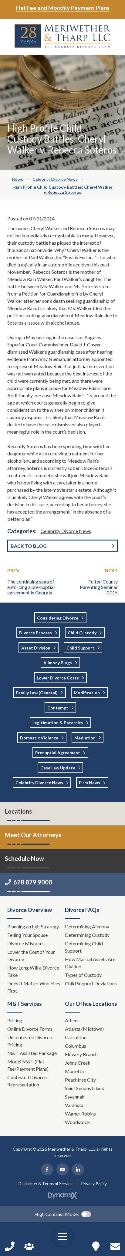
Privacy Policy (94, 1183)
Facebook (47, 1169)
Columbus (75, 1046)
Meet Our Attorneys (33, 834)
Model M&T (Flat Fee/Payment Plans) (28, 1065)
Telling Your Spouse (27, 935)
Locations (18, 811)
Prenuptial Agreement (57, 752)
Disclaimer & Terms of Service (46, 1183)
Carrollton (75, 1037)
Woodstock (77, 1122)
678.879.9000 (32, 882)
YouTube (62, 1169)
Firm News (89, 782)
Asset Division (35, 647)
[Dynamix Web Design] (62, 1195)
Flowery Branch (81, 1054)
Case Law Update (57, 767)
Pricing (14, 1020)
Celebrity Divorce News (66, 531)
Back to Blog (29, 546)
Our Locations (96, 1246)
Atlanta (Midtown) (84, 1029)
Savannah (74, 1096)
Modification (87, 692)
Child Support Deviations (91, 983)
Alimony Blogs (57, 662)
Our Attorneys (29, 1246)
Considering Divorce (57, 617)
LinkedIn (78, 1169)
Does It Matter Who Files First (33, 986)
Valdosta (74, 1105)
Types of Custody (83, 975)
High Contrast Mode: (56, 1214)
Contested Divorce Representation (27, 1080)
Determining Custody (87, 935)
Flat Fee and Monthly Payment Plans (63, 7)
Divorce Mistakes (26, 943)
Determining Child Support (84, 947)
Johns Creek (77, 1063)
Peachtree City (80, 1079)
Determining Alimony (87, 926)
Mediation (85, 737)
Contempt (57, 707)
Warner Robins (80, 1113)
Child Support (80, 647)
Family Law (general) (37, 692)
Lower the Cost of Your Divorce (31, 955)
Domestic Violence (39, 737)
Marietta (74, 1071)
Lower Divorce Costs (58, 677)
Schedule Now (115, 1246)
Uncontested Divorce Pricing (29, 1040)
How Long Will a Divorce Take (33, 971)
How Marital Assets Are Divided (90, 962)
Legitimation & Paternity (57, 722)
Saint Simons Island (84, 1088)
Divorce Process (35, 632)
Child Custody (82, 632)
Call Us (10, 1246)
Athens (72, 1020)
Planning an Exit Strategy (33, 926)
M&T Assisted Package (32, 1053)
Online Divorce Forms (29, 1029)
